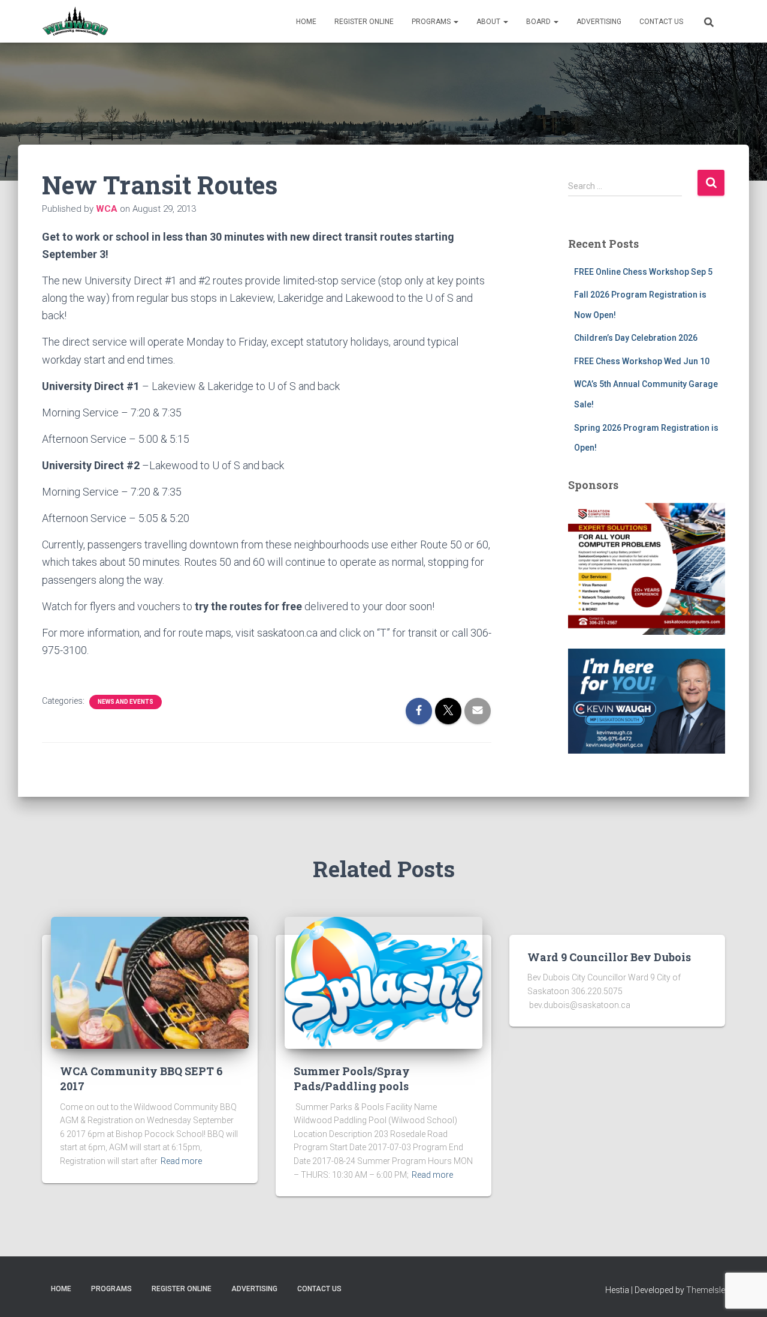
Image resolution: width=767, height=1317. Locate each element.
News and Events (125, 701)
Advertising (598, 21)
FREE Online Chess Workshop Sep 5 (643, 272)
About (489, 21)
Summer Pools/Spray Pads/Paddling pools (352, 1078)
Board (539, 21)
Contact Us (661, 21)
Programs (432, 21)
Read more (181, 1161)
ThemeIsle (705, 1290)
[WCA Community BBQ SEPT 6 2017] (150, 982)
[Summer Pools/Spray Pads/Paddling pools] (383, 982)
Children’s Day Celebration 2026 (635, 338)
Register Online (364, 21)
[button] (455, 21)
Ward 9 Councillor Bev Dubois (609, 957)
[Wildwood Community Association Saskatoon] (75, 22)
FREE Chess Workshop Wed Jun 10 (641, 361)
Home (306, 21)
